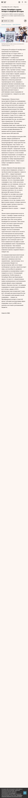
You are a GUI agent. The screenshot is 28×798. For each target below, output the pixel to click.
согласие (13, 792)
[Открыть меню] (25, 2)
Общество (16, 7)
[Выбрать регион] (22, 2)
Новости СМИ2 (6, 313)
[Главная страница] (2, 2)
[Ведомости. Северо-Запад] (4, 2)
